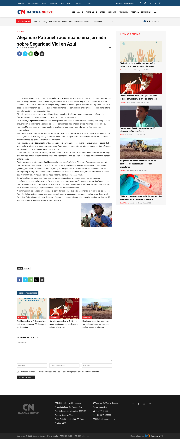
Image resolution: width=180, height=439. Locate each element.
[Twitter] (150, 3)
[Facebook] (140, 3)
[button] (160, 3)
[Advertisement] (64, 77)
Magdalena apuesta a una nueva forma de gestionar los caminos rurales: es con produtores (95, 324)
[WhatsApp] (30, 53)
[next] (116, 21)
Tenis (122, 135)
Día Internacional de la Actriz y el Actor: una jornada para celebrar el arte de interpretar (63, 324)
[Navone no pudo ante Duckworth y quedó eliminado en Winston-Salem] (141, 116)
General (21, 32)
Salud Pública (124, 203)
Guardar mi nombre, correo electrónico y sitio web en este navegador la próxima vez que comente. (59, 372)
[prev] (112, 21)
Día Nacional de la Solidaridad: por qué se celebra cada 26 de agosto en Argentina (31, 324)
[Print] (42, 53)
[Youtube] (155, 3)
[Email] (36, 53)
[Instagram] (145, 3)
